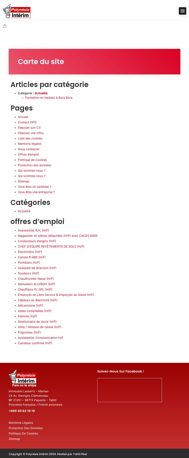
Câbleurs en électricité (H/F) (37, 300)
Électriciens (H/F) (30, 252)
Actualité (41, 93)
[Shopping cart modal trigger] (5, 26)
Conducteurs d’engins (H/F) (37, 241)
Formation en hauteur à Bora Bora (48, 97)
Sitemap (23, 181)
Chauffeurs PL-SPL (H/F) (35, 289)
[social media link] (177, 453)
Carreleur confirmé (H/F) (35, 343)
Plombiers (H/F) (29, 262)
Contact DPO (27, 122)
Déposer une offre (30, 133)
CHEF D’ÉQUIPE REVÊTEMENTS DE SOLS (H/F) (51, 246)
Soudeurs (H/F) (28, 273)
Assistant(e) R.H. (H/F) (33, 230)
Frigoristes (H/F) (29, 332)
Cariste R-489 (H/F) (32, 257)
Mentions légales (29, 144)
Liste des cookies (30, 138)
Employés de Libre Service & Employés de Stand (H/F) (56, 295)
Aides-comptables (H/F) (34, 311)
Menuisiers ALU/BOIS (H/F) (36, 284)
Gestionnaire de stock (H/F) (37, 321)
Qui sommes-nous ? (31, 170)
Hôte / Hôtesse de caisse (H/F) (39, 327)
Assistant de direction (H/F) (37, 268)
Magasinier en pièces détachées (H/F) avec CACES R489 (57, 236)
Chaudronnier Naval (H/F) (36, 278)
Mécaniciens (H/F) (30, 305)
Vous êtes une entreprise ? (36, 192)
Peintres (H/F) (27, 316)
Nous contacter (28, 149)
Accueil (23, 117)
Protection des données (34, 165)
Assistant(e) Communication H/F (40, 338)
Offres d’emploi (28, 154)
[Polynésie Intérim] (16, 10)
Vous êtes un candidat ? (34, 186)
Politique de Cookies (32, 160)
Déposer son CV (29, 127)
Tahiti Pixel (80, 454)
